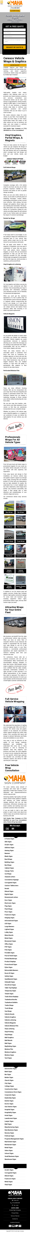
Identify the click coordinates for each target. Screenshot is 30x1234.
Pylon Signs (8, 967)
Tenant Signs (9, 993)
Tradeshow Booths (11, 999)
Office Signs (9, 944)
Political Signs (9, 1136)
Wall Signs (8, 1043)
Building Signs (9, 862)
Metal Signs (9, 938)
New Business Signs (11, 1130)
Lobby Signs (9, 932)
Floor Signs (8, 912)
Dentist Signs (9, 1101)
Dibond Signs (9, 891)
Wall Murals (8, 1040)
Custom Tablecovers (11, 885)
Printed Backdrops (11, 958)
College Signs (9, 1086)
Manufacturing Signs (12, 1127)
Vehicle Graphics (10, 1017)
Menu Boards (9, 935)
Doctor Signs (9, 1104)
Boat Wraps (8, 859)
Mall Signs (8, 1124)
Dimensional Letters (11, 897)
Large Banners (9, 926)
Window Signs (9, 1055)
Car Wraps (8, 874)
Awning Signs (9, 850)
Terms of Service (15, 1216)
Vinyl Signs (8, 1184)
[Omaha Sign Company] (15, 1193)
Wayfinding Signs (10, 1046)
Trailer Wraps (9, 1005)
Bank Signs (8, 1071)
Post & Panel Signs (11, 955)
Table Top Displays (11, 988)
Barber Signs (9, 1077)
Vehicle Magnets (10, 1023)
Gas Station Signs (11, 1106)
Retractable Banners (11, 970)
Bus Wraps (8, 865)
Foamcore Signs (10, 915)
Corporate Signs (10, 1095)
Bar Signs (8, 1074)
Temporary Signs (10, 991)
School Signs (9, 1153)
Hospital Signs (9, 1109)
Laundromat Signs (11, 1118)
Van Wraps (8, 1011)
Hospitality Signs (10, 1112)
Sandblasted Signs (11, 979)
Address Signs (9, 847)
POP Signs (8, 947)
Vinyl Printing (9, 1031)
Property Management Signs (14, 1139)
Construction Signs (11, 1089)
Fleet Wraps (8, 909)
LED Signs (8, 923)
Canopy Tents (9, 871)
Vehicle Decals (9, 1014)
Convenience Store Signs (13, 1092)
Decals (7, 888)
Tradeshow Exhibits (11, 1002)
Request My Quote (14, 47)
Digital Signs (9, 894)
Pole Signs (8, 950)
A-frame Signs (9, 839)
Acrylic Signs (9, 844)
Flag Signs (8, 906)
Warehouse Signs (10, 1159)
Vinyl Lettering (9, 1029)
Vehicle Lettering (10, 1020)
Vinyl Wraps (8, 1034)
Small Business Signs (12, 1156)
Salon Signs (9, 1150)
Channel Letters (10, 877)
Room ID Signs (9, 973)
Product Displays (10, 961)
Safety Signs (9, 976)
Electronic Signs (10, 903)
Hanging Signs (9, 917)
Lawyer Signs (9, 1121)
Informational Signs (11, 920)
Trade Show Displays (11, 996)
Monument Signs (10, 941)
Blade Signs (8, 856)
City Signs (8, 1083)
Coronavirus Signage (12, 879)
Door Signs (8, 900)
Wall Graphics (9, 1037)
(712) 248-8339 (15, 8)
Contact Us (15, 1218)
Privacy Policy (15, 1213)
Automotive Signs (11, 1068)
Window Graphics (10, 1052)
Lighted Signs (9, 929)
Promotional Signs (11, 964)
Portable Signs (9, 953)
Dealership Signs (10, 1098)
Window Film (9, 1049)
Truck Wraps (9, 1008)
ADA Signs (8, 841)
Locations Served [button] (14, 1222)
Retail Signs (9, 1147)
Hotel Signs (8, 1115)
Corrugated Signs (10, 882)
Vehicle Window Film (11, 1026)
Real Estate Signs (10, 1141)
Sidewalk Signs (10, 982)
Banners (7, 853)
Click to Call (15, 10)
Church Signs (9, 1080)
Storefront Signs (10, 985)
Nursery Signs (9, 1133)
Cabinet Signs (9, 868)
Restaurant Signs (10, 1144)
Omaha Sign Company (15, 1210)
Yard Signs (8, 1058)
